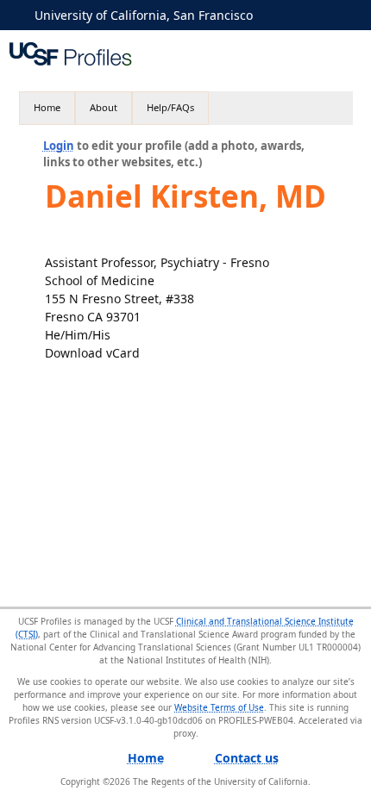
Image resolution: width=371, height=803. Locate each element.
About (103, 107)
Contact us (247, 758)
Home (47, 107)
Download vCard (92, 353)
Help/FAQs (170, 107)
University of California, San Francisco (144, 15)
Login (58, 145)
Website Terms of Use (219, 707)
